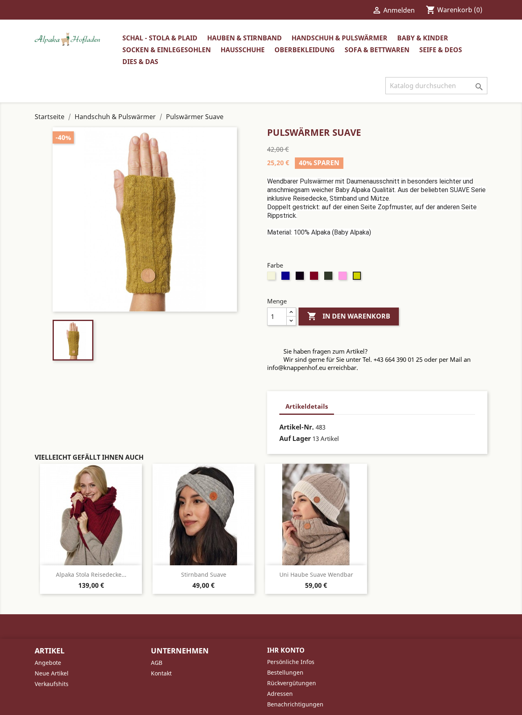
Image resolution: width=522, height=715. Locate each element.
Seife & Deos (440, 49)
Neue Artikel (52, 673)
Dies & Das (140, 61)
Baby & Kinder (422, 37)
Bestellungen (285, 672)
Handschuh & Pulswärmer (339, 37)
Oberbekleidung (304, 49)
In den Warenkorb (348, 316)
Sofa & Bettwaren (377, 49)
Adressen (280, 693)
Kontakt (161, 673)
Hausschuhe (243, 49)
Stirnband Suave (203, 574)
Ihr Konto (286, 650)
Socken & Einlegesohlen (166, 49)
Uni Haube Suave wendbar (316, 574)
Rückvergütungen (291, 683)
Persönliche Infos (290, 662)
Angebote (48, 662)
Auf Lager (295, 438)
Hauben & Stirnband (244, 37)
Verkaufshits (52, 684)
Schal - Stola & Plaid (159, 37)
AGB (156, 662)
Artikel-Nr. (296, 427)
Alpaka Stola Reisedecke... (91, 574)
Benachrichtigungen (295, 704)
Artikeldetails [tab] (306, 406)
